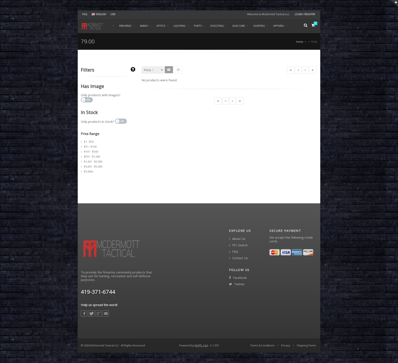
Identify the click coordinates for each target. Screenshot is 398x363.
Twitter (239, 284)
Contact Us (239, 258)
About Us (238, 239)
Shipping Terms (306, 345)
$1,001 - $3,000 (93, 161)
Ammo (144, 26)
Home (299, 42)
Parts (198, 26)
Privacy (285, 345)
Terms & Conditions (262, 345)
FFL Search (239, 245)
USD (112, 14)
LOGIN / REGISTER (305, 14)
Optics (160, 26)
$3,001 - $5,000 (93, 166)
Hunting (259, 26)
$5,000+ (88, 171)
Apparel (278, 26)
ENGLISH (101, 14)
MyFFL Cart (201, 345)
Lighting (180, 26)
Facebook (239, 278)
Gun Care (238, 26)
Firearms (125, 26)
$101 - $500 (91, 151)
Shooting (217, 26)
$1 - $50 (89, 141)
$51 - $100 (90, 146)
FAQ (84, 14)
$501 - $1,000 (92, 156)
